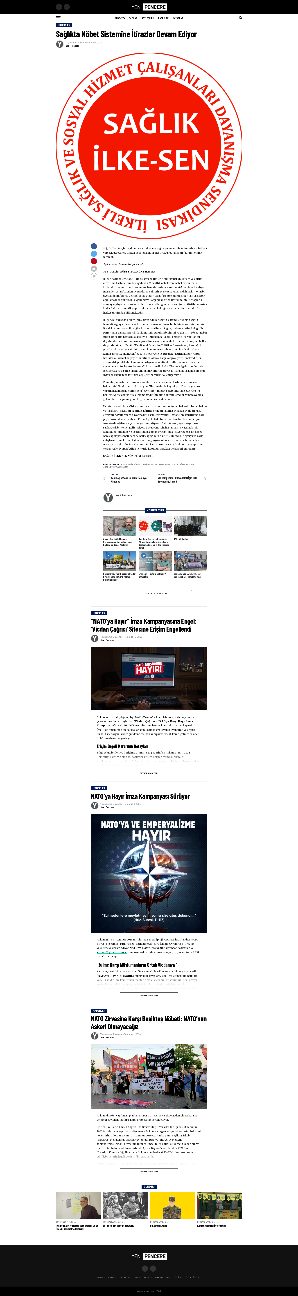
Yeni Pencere (72, 46)
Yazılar (133, 18)
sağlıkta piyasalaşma (116, 467)
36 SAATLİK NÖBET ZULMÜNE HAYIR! (139, 464)
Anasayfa (120, 18)
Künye (168, 1277)
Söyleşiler (148, 18)
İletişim (178, 1277)
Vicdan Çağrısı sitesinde (112, 952)
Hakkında (159, 1277)
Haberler (163, 18)
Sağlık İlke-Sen (186, 464)
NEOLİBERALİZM (167, 464)
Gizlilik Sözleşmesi (193, 1277)
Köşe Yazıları (125, 1277)
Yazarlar (178, 18)
